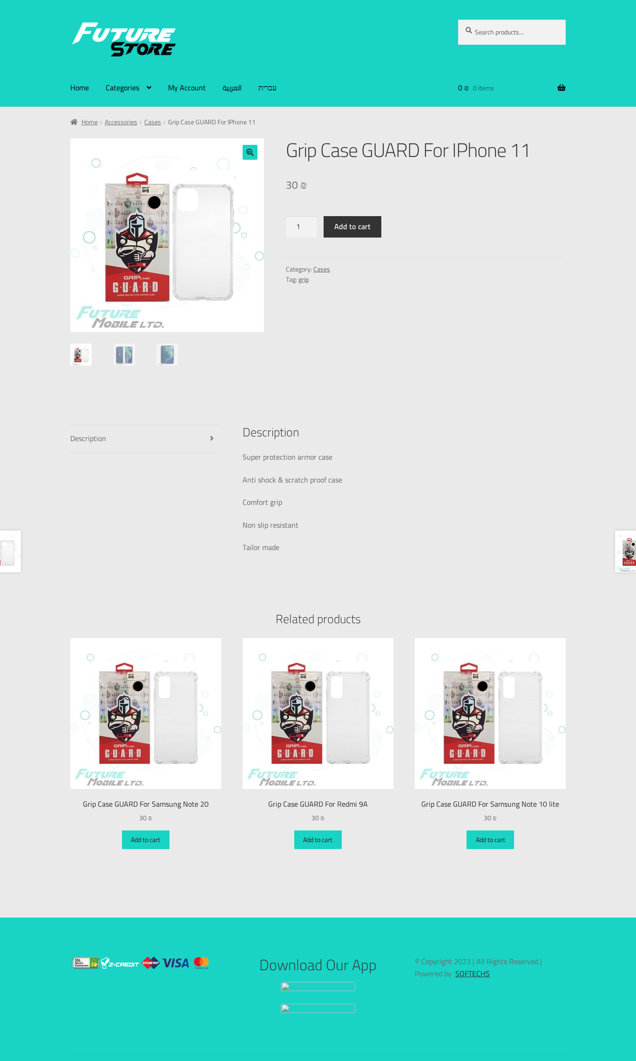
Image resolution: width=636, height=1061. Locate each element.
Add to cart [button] (145, 840)
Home (79, 88)
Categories (122, 88)
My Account (187, 88)
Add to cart (352, 226)
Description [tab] (88, 438)
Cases (152, 122)
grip (303, 279)
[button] (250, 152)
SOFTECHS (472, 973)
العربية (232, 88)
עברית (267, 88)
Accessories (121, 122)
